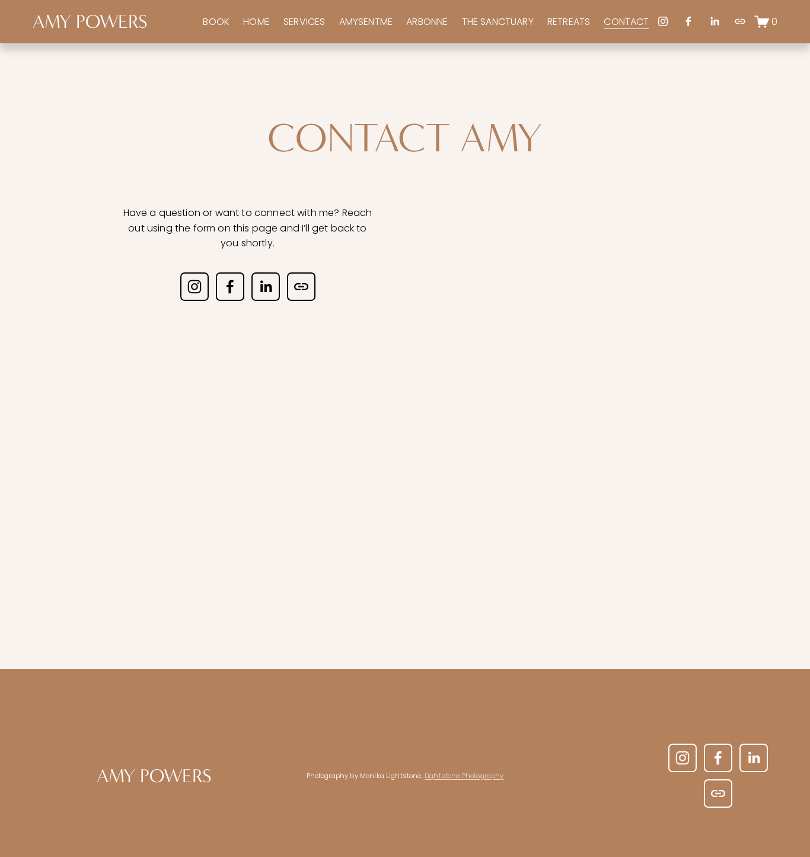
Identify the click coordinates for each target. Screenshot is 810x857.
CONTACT (626, 21)
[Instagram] (663, 21)
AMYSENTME (366, 21)
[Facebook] (688, 21)
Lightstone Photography (464, 775)
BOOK (216, 21)
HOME (256, 21)
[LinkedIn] (714, 21)
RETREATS (568, 21)
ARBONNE (427, 21)
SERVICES (304, 21)
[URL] (740, 21)
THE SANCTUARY (498, 21)
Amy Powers (90, 22)
